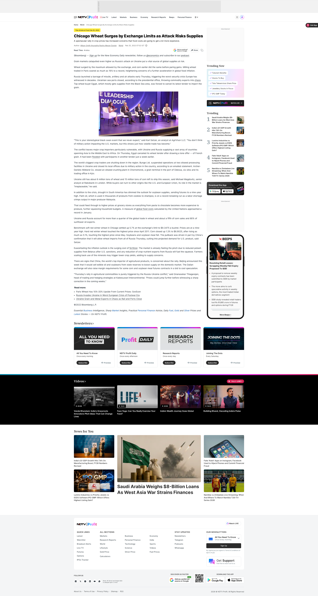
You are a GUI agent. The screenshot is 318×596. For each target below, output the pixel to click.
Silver (187, 310)
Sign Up (223, 546)
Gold (176, 310)
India (152, 540)
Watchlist (81, 540)
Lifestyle (104, 548)
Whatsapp (179, 548)
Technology (130, 544)
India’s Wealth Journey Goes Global (177, 411)
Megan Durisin (111, 45)
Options (80, 556)
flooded (96, 157)
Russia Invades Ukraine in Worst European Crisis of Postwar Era (108, 295)
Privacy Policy (102, 591)
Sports (153, 544)
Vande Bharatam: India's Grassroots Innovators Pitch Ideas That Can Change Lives (93, 414)
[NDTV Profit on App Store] (235, 580)
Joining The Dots (214, 353)
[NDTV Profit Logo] (87, 523)
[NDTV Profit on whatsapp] (99, 581)
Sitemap (114, 591)
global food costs (145, 209)
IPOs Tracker (83, 560)
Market (115, 310)
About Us (77, 591)
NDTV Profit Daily (128, 353)
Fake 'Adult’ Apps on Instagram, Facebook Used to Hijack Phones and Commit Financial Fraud (224, 463)
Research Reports (158, 17)
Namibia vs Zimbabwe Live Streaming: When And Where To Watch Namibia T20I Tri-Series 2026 (224, 497)
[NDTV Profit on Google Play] (215, 580)
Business (133, 17)
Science (128, 548)
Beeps (171, 17)
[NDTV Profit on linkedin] (90, 581)
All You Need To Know (87, 353)
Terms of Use (89, 591)
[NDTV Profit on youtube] (95, 581)
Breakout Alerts (84, 544)
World (121, 45)
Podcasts (179, 544)
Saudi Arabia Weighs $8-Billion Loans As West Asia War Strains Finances (158, 489)
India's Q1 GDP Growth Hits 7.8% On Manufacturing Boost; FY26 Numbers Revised (90, 463)
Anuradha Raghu (98, 45)
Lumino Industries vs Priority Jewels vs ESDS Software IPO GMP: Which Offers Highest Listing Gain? (91, 497)
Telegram (179, 540)
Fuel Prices (155, 552)
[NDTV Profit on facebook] (76, 581)
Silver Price (130, 552)
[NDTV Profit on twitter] (80, 581)
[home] (88, 16)
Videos (153, 548)
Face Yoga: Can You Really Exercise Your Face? (136, 412)
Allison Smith (85, 45)
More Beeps (225, 315)
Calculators (105, 556)
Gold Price (104, 552)
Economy (144, 17)
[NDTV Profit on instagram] (85, 581)
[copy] (202, 50)
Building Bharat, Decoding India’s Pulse (222, 411)
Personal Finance (185, 17)
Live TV (105, 17)
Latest (114, 17)
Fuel (171, 310)
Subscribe (83, 363)
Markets (123, 17)
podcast (185, 55)
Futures (80, 552)
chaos (198, 80)
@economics (152, 55)
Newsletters (180, 536)
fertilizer (133, 248)
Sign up (93, 55)
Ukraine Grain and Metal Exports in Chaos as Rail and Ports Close (109, 299)
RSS (121, 591)
